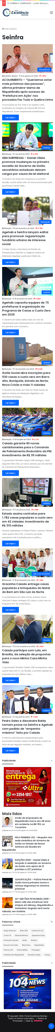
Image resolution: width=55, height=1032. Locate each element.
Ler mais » (10, 117)
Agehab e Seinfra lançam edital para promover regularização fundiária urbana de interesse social (25, 238)
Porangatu (36, 950)
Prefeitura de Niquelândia (14, 955)
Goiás (24, 940)
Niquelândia (39, 945)
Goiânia (34, 940)
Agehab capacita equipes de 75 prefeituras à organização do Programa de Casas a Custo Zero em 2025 (26, 309)
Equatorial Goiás (38, 935)
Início (6, 29)
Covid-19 (7, 935)
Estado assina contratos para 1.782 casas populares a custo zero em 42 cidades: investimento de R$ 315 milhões (27, 520)
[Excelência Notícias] (15, 12)
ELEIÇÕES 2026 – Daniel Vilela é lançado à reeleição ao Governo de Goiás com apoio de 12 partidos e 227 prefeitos (33, 864)
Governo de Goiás (11, 945)
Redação (7, 154)
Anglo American (10, 930)
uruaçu (47, 955)
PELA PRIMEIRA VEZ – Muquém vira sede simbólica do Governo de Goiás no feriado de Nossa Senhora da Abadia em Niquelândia (27, 843)
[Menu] (51, 13)
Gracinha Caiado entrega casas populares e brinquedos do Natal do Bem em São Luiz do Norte (26, 588)
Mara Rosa (26, 945)
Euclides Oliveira (11, 76)
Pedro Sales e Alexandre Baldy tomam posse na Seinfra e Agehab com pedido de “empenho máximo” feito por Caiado (27, 727)
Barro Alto (24, 930)
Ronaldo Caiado (34, 955)
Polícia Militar (22, 950)
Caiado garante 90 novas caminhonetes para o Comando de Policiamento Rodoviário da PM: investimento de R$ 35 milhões (27, 449)
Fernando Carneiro (11, 940)
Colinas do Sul (37, 930)
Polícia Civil (8, 950)
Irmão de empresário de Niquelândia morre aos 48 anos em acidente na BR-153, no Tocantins (32, 822)
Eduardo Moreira (21, 935)
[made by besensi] (38, 1021)
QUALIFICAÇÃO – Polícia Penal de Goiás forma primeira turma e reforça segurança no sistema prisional (33, 884)
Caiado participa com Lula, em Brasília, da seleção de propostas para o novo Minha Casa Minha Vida (26, 656)
